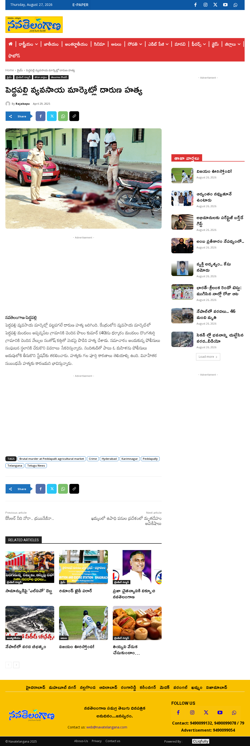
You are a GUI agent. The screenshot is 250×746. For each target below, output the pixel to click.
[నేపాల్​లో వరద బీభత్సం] (29, 623)
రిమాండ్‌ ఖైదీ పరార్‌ (75, 590)
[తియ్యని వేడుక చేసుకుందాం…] (137, 623)
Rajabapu (23, 103)
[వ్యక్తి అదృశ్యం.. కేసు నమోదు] (182, 268)
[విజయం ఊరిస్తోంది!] (83, 623)
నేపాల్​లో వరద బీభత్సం (25, 646)
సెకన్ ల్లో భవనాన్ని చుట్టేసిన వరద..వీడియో (220, 337)
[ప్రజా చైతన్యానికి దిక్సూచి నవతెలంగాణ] (137, 567)
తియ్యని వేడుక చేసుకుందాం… (126, 649)
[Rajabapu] (8, 103)
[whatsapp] (235, 5)
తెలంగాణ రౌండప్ (59, 77)
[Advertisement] (154, 23)
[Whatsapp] (234, 713)
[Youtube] (225, 5)
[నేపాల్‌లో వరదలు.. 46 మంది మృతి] (182, 315)
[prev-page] (8, 665)
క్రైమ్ (20, 70)
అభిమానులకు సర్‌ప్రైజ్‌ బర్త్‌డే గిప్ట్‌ (220, 220)
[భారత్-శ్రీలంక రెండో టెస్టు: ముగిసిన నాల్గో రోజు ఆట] (182, 292)
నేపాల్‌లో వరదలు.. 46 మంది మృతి (216, 314)
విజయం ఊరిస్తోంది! (76, 646)
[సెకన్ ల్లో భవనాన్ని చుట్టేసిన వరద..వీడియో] (182, 339)
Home (9, 70)
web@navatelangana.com (106, 727)
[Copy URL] (74, 116)
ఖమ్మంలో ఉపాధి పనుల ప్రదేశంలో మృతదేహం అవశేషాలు (126, 521)
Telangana (14, 465)
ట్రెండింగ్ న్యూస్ (23, 77)
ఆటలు (64, 638)
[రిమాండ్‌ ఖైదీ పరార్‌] (83, 567)
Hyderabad (109, 458)
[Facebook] (195, 5)
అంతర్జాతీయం (14, 638)
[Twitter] (215, 5)
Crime (93, 458)
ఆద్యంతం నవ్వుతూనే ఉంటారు (214, 196)
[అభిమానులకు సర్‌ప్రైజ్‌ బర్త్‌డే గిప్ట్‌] (182, 222)
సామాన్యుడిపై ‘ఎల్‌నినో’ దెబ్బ (28, 590)
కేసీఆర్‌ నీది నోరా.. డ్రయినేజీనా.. (29, 518)
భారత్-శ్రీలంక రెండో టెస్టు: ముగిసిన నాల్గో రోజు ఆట (219, 290)
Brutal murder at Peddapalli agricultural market (52, 458)
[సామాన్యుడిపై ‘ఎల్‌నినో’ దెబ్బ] (29, 567)
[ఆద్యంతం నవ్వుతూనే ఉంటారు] (182, 198)
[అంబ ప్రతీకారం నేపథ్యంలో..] (182, 245)
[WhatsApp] (63, 116)
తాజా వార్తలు (41, 77)
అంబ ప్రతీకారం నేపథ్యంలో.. (220, 240)
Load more (206, 357)
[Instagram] (205, 5)
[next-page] (16, 665)
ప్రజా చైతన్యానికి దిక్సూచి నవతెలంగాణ (134, 593)
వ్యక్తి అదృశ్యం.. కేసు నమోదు (214, 266)
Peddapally (150, 458)
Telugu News (36, 465)
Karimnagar (130, 458)
